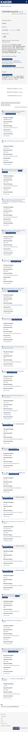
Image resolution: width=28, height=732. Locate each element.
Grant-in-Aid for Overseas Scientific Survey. (11, 463)
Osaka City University (7, 697)
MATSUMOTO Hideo (7, 528)
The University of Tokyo (7, 643)
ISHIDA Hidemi (6, 402)
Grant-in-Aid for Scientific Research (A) (10, 217)
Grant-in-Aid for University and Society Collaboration (13, 305)
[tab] (14, 88)
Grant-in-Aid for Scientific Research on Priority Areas (13, 439)
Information (3, 714)
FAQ (2, 718)
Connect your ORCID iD (18, 13)
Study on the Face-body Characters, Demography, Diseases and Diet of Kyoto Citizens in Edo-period (13, 112)
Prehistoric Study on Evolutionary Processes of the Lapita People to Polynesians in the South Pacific (13, 232)
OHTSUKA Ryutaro (6, 627)
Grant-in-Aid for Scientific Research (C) (10, 127)
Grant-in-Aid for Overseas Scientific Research (11, 693)
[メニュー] (26, 2)
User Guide (3, 716)
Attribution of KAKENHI (6, 725)
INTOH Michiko (6, 353)
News (2, 721)
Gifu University (6, 225)
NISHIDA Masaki (6, 148)
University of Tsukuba (7, 164)
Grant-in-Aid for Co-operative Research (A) (11, 635)
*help (25, 13)
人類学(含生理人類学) (16, 62)
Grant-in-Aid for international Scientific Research (12, 333)
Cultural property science (7, 60)
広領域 (10, 62)
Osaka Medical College (7, 540)
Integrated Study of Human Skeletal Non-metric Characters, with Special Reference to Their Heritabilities (13, 650)
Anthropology (16, 60)
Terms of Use (4, 723)
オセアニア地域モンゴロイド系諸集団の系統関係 (13, 423)
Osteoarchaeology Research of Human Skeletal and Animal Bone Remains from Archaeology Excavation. (13, 290)
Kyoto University (6, 135)
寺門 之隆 (5, 685)
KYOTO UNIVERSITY (7, 254)
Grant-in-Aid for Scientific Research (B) (10, 156)
